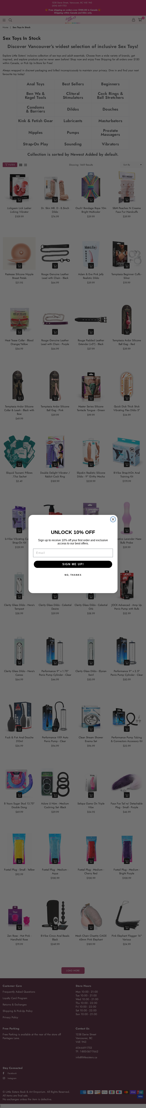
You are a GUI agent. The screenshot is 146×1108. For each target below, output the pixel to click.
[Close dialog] (113, 519)
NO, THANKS (73, 575)
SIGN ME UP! (73, 564)
